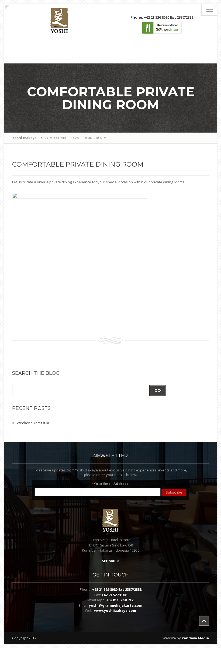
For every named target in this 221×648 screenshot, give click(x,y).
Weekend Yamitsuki (33, 422)
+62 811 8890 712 (119, 600)
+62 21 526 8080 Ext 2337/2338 (116, 589)
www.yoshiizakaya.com (115, 610)
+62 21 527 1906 (114, 594)
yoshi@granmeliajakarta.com (115, 605)
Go (157, 390)
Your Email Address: (110, 483)
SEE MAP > (110, 560)
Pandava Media (195, 638)
